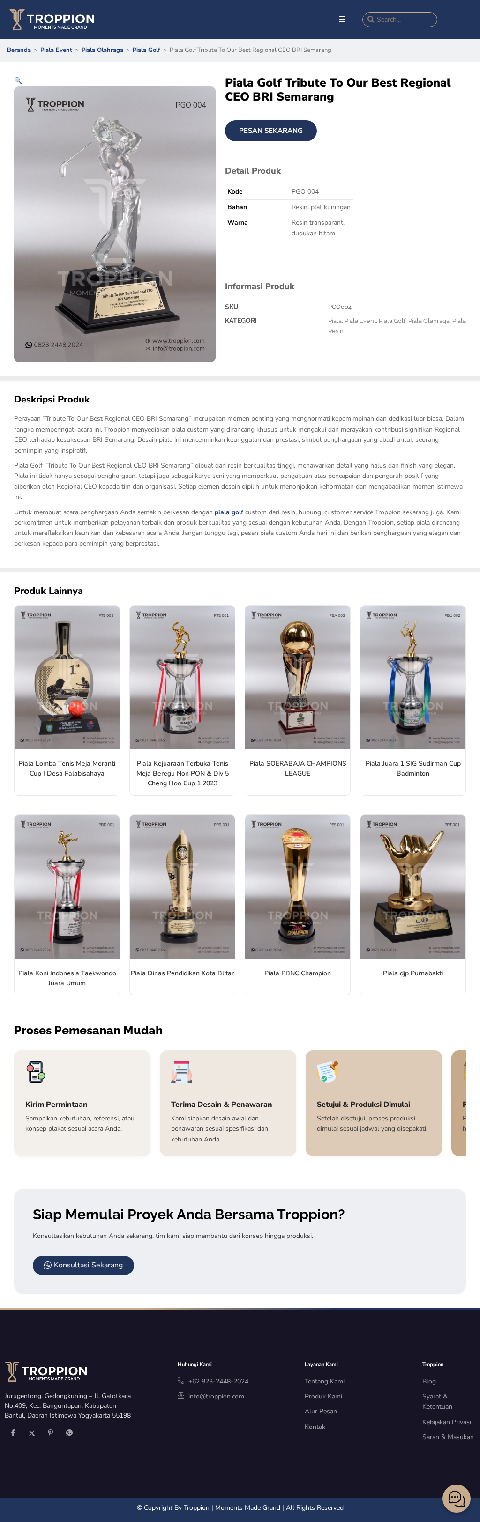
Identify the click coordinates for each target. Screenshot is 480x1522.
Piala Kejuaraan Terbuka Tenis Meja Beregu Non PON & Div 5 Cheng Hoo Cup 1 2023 (182, 773)
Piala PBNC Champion (297, 973)
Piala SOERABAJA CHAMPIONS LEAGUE (297, 768)
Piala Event (56, 50)
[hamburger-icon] (342, 20)
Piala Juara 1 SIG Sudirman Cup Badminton (413, 768)
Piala (335, 320)
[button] (18, 80)
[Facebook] (13, 1434)
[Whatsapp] (69, 1434)
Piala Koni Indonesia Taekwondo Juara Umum (67, 978)
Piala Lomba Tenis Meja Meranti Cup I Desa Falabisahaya (67, 768)
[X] (32, 1434)
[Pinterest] (51, 1434)
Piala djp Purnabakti (413, 973)
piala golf (229, 512)
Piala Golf (146, 50)
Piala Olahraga (102, 50)
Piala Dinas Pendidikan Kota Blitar (182, 973)
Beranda (19, 50)
